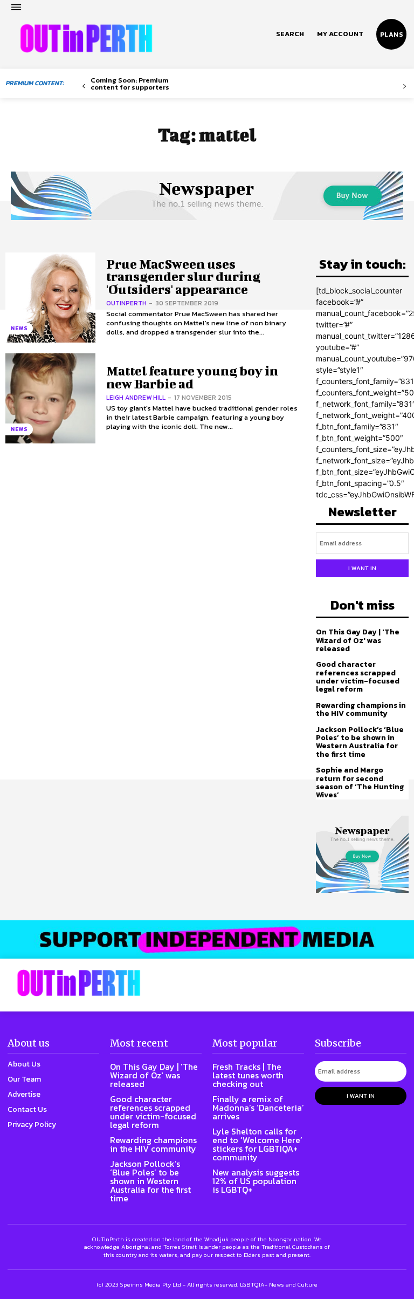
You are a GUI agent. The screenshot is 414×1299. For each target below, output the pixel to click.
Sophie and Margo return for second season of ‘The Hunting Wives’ (360, 782)
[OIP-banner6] (207, 939)
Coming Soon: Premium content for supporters (130, 83)
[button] (290, 34)
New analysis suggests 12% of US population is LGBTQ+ (255, 1181)
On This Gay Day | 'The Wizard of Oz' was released (357, 640)
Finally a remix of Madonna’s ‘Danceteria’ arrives (258, 1107)
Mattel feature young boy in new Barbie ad (192, 377)
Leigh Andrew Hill (135, 397)
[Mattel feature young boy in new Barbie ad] (50, 398)
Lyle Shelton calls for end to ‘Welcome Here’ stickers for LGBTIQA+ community (257, 1144)
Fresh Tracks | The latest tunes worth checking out (248, 1075)
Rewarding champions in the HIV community (361, 709)
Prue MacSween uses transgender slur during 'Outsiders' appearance (183, 276)
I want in (362, 568)
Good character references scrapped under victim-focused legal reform (357, 677)
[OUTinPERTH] (86, 38)
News (19, 328)
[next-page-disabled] (404, 86)
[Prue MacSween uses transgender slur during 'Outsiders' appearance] (50, 297)
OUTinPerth (126, 303)
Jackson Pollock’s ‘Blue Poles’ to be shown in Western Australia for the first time (360, 742)
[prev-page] (84, 86)
